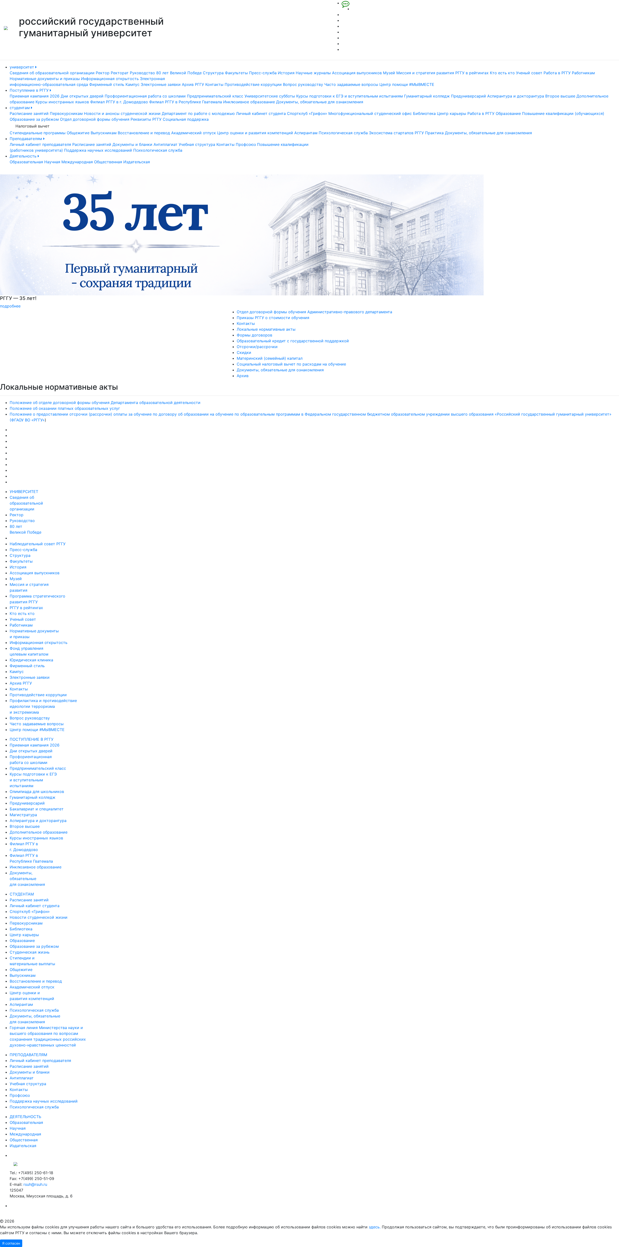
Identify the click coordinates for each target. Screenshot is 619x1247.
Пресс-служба (263, 72)
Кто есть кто (502, 72)
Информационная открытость (110, 78)
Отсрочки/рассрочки (257, 346)
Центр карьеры (451, 113)
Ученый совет (529, 72)
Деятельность (24, 156)
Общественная (108, 161)
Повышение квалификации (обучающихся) (563, 113)
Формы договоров (254, 335)
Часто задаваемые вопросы (351, 84)
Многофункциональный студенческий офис (370, 113)
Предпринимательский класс (215, 96)
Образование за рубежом (34, 119)
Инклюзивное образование (249, 101)
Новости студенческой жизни (38, 917)
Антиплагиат (165, 144)
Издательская (136, 161)
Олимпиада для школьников (37, 791)
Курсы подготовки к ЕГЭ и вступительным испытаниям (349, 96)
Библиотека (424, 113)
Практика (434, 132)
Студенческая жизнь (30, 952)
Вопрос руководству (303, 84)
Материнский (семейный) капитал (269, 358)
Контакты (214, 84)
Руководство (142, 72)
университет (22, 67)
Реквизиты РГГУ (146, 119)
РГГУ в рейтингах (472, 72)
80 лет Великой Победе (179, 72)
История (286, 72)
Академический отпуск (193, 132)
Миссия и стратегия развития (425, 72)
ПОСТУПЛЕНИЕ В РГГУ (31, 739)
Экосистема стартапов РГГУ (396, 132)
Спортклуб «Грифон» (307, 113)
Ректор (103, 72)
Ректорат (120, 72)
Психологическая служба (343, 132)
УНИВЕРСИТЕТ (24, 491)
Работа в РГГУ (557, 72)
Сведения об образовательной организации (52, 72)
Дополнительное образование (38, 832)
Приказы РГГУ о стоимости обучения (273, 317)
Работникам (583, 72)
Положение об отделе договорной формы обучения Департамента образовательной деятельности (105, 402)
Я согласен (11, 1243)
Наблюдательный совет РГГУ (38, 543)
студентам (20, 107)
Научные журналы (313, 72)
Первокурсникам (66, 113)
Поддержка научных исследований (98, 150)
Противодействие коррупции (253, 84)
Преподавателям (26, 138)
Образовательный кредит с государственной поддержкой (293, 340)
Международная (77, 161)
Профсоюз (246, 144)
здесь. (375, 1227)
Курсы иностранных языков (62, 101)
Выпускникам (104, 132)
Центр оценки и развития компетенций (255, 132)
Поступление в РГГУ (30, 90)
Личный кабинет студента (261, 113)
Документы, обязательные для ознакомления (319, 101)
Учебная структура (197, 144)
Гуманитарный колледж (427, 96)
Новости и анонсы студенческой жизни (122, 113)
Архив (243, 375)
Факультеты (236, 72)
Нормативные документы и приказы (45, 78)
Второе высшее (560, 96)
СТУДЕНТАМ (22, 894)
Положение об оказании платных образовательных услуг (65, 408)
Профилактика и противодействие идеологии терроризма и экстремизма (43, 706)
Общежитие (78, 132)
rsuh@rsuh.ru (35, 1184)
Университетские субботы (269, 96)
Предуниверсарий (468, 96)
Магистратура (23, 814)
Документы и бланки (132, 144)
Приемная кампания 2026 (34, 96)
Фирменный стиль (106, 84)
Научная (52, 161)
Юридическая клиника (31, 659)
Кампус (132, 84)
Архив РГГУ (193, 84)
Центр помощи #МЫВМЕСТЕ (406, 84)
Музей (389, 72)
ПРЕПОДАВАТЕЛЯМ (28, 1054)
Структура (213, 72)
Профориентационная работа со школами (145, 96)
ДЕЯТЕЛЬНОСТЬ (25, 1116)
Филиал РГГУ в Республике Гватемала (185, 101)
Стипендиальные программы (38, 132)
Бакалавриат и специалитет (37, 808)
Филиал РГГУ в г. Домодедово (119, 101)
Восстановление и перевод (144, 132)
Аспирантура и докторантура (515, 96)
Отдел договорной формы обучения (94, 119)
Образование (508, 113)
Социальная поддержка (186, 119)
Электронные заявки (161, 84)
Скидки (244, 352)
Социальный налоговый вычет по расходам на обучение (291, 364)
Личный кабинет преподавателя (40, 144)
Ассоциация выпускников (357, 72)
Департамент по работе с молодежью (198, 113)
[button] (46, 241)
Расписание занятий (29, 113)
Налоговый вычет (32, 126)
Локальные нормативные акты (266, 329)
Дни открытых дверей (82, 96)
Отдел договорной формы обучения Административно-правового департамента (314, 311)
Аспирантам (305, 132)
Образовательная (26, 161)
